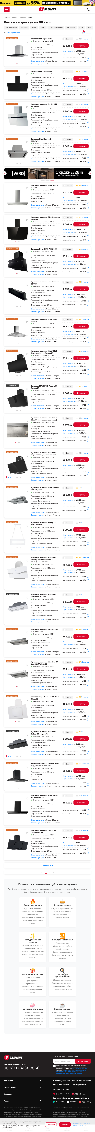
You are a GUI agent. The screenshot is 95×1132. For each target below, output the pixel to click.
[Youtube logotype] (6, 1068)
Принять (65, 1124)
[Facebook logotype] (16, 1068)
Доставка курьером (37, 64)
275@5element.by (80, 1094)
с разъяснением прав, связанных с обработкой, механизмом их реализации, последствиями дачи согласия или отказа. (71, 1071)
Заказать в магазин (37, 61)
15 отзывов (85, 319)
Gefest (34, 27)
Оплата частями (68, 51)
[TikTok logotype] (37, 1068)
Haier (89, 27)
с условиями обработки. (79, 1068)
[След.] (53, 872)
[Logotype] (47, 9)
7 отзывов (84, 217)
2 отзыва (84, 71)
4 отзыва (84, 386)
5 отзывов (84, 139)
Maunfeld (24, 27)
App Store (73, 1102)
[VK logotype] (22, 1068)
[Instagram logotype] (11, 1068)
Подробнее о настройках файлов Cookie (81, 1125)
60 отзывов (85, 351)
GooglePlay (60, 1102)
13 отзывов (85, 732)
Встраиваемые (11, 27)
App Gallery (86, 1102)
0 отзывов (84, 39)
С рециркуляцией (56, 27)
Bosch (43, 27)
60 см (81, 27)
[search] (88, 9)
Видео (9, 477)
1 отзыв (83, 488)
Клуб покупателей (61, 1080)
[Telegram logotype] (27, 1068)
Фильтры (87, 33)
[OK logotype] (32, 1068)
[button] (16, 63)
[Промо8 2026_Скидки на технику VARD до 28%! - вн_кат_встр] (47, 173)
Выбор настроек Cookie (61, 1089)
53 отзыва (84, 185)
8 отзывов (84, 629)
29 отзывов (85, 558)
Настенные (71, 27)
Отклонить (51, 1124)
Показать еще (47, 865)
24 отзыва (84, 249)
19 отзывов (85, 662)
